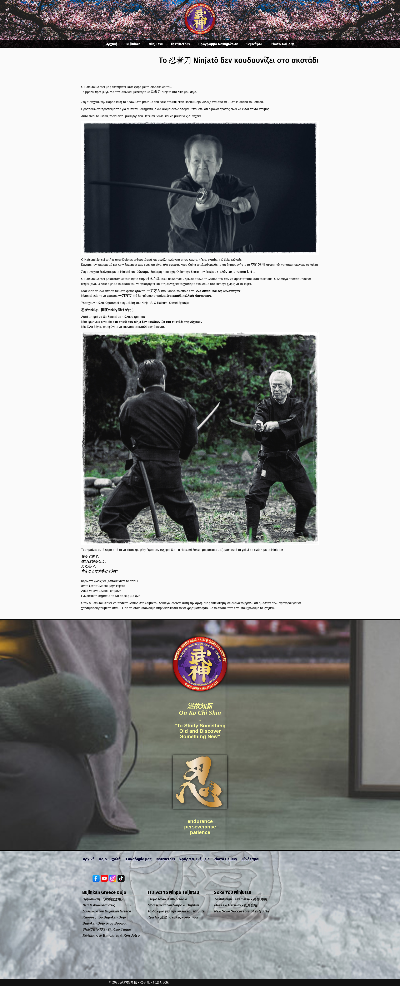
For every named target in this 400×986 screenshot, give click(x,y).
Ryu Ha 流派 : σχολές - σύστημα (173, 917)
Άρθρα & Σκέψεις (194, 859)
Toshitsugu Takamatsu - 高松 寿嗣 (240, 899)
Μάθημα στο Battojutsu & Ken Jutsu (111, 935)
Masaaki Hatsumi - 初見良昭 (235, 905)
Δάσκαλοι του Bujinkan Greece (106, 911)
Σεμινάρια (254, 44)
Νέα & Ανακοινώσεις (98, 905)
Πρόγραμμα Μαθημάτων (218, 44)
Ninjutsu (156, 44)
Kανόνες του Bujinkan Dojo (104, 917)
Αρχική (111, 44)
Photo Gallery (282, 44)
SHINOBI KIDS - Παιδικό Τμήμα (106, 929)
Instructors (180, 44)
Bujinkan (133, 44)
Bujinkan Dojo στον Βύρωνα (105, 923)
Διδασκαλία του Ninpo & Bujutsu (173, 905)
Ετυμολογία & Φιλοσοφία (167, 899)
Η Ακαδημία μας (138, 859)
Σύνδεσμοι (250, 859)
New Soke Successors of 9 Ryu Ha (241, 911)
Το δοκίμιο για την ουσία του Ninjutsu (177, 911)
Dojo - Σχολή (109, 859)
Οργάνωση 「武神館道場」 (103, 899)
